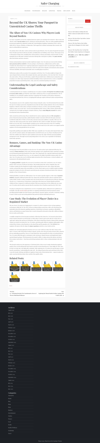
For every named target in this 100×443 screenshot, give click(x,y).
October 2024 (11, 374)
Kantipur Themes (57, 441)
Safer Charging (50, 3)
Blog (73, 10)
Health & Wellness (12, 427)
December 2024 (12, 368)
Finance (10, 419)
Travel (59, 10)
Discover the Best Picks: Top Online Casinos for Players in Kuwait (79, 39)
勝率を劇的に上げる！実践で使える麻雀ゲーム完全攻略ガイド (79, 55)
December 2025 (12, 333)
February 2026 (11, 327)
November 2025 (12, 336)
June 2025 (10, 351)
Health (44, 10)
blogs (9, 404)
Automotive (11, 395)
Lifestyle (52, 10)
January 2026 (11, 330)
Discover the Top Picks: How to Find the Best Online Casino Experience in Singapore (79, 51)
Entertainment (12, 413)
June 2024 (10, 386)
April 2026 (10, 322)
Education (66, 10)
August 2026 (11, 310)
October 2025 (11, 339)
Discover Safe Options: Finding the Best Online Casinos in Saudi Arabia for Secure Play (78, 33)
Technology (36, 10)
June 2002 (10, 389)
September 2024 (12, 377)
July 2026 (10, 313)
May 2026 (10, 319)
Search (70, 18)
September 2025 (12, 342)
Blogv (9, 407)
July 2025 (10, 348)
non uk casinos (23, 190)
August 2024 (11, 380)
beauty (9, 398)
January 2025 (11, 365)
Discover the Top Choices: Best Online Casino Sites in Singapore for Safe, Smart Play (78, 45)
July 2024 (10, 383)
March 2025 (11, 359)
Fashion (10, 416)
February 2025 (11, 362)
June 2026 (10, 316)
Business (27, 10)
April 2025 (10, 357)
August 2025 (11, 345)
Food (9, 421)
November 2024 (12, 371)
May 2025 (10, 354)
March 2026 (11, 324)
